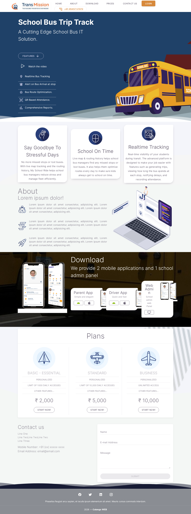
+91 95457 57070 (73, 9)
